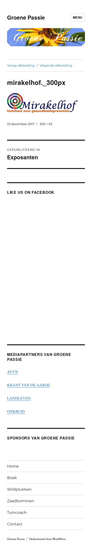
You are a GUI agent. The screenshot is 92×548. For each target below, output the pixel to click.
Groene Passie (26, 17)
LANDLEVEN (19, 398)
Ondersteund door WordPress (47, 539)
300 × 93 (46, 124)
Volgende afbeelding (56, 65)
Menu (77, 17)
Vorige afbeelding (21, 65)
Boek (12, 478)
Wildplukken (19, 489)
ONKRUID (16, 411)
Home (13, 466)
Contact (14, 524)
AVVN (12, 371)
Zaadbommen (20, 501)
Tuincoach (17, 512)
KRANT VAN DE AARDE (28, 384)
